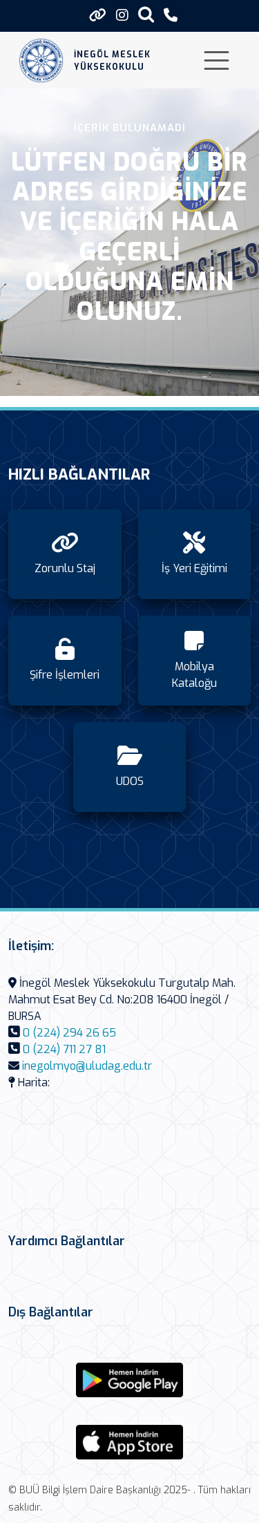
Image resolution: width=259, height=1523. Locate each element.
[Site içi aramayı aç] (146, 14)
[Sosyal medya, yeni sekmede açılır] (122, 15)
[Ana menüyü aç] (216, 60)
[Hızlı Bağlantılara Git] (97, 15)
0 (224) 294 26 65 (69, 1032)
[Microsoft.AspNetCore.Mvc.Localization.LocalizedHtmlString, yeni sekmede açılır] (130, 1380)
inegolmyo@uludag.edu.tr (87, 1066)
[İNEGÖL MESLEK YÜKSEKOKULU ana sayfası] (41, 60)
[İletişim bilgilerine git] (171, 15)
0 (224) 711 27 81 (64, 1049)
